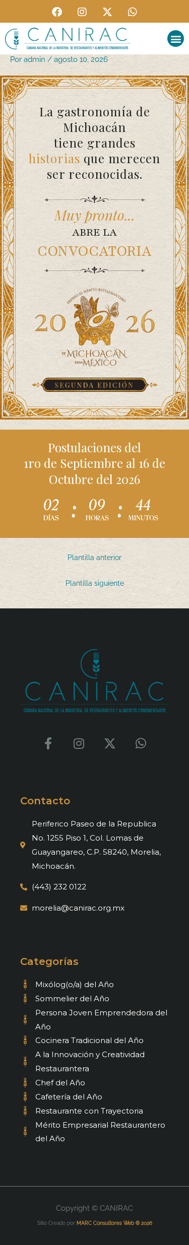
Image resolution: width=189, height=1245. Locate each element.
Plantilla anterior (94, 558)
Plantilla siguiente (95, 583)
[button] (175, 38)
